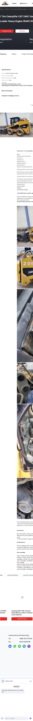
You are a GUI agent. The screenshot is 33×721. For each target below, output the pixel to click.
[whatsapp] (14, 646)
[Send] (30, 718)
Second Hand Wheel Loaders (19, 9)
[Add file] (2, 718)
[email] (10, 646)
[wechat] (19, 646)
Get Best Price (6, 31)
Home (1, 9)
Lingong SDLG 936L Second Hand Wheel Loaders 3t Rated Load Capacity (12, 613)
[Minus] (31, 681)
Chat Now (22, 31)
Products (7, 9)
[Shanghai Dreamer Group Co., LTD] (5, 3)
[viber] (28, 646)
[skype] (24, 646)
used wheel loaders (12, 575)
